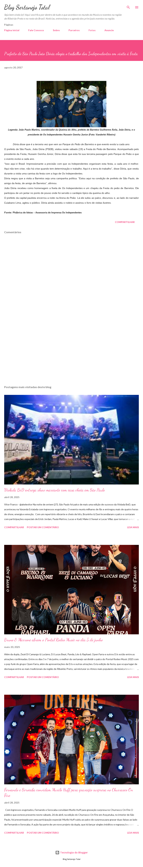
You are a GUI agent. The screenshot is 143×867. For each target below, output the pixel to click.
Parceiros (74, 30)
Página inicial (11, 30)
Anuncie (109, 30)
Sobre (56, 30)
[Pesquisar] (128, 6)
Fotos (92, 30)
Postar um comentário (43, 527)
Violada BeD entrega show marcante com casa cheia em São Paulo (54, 489)
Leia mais (133, 527)
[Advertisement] (71, 349)
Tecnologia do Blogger (73, 852)
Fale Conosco (36, 30)
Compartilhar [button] (125, 221)
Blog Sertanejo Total (27, 7)
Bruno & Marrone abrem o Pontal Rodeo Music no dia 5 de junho (53, 639)
